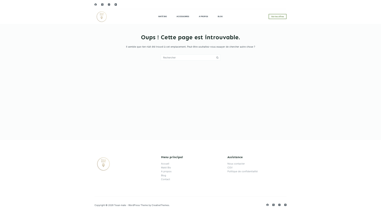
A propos (203, 16)
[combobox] (187, 57)
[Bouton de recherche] (217, 57)
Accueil (165, 163)
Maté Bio (162, 16)
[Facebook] (96, 4)
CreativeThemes (160, 205)
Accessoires (183, 16)
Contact (165, 179)
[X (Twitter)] (102, 4)
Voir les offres (277, 16)
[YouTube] (116, 4)
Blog (220, 16)
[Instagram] (109, 4)
